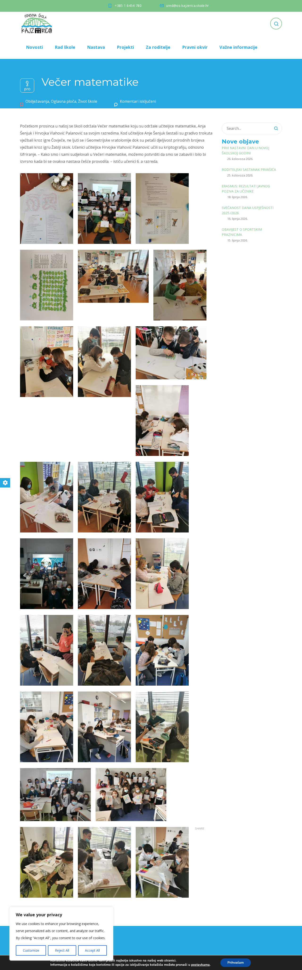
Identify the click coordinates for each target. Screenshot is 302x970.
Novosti (34, 47)
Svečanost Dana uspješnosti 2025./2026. (247, 210)
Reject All (62, 950)
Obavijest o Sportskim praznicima (242, 232)
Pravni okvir (195, 47)
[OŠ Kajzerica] (37, 23)
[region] (61, 934)
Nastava (96, 47)
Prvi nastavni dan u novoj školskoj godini (245, 150)
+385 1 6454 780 (128, 5)
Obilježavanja (37, 101)
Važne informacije (238, 47)
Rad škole (65, 47)
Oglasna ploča (63, 101)
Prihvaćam (235, 962)
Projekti (125, 47)
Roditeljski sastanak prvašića (249, 169)
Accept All (92, 950)
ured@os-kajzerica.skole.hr (187, 5)
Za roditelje (158, 47)
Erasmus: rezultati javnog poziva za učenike (246, 188)
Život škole (87, 101)
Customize (31, 950)
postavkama (200, 965)
